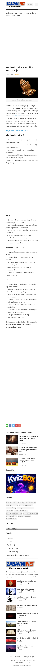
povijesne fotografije (14, 513)
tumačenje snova (24, 516)
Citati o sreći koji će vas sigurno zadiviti (25, 647)
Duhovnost (18, 13)
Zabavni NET (18, 657)
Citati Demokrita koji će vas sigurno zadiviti (26, 622)
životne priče (11, 519)
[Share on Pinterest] (16, 425)
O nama (9, 541)
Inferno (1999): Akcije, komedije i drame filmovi (27, 614)
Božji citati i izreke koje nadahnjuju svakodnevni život (28, 450)
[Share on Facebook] (10, 425)
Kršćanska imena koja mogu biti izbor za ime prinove (26, 631)
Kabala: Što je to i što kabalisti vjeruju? (27, 639)
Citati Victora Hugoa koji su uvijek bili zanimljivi (26, 582)
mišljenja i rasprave (25, 505)
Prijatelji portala (12, 548)
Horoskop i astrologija (14, 502)
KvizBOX (10, 538)
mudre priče (11, 508)
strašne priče (11, 516)
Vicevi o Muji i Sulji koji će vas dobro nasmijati (27, 598)
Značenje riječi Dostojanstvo (27, 605)
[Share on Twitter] (13, 425)
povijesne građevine (30, 513)
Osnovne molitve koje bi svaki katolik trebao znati (28, 438)
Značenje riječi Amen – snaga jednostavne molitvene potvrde (27, 461)
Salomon (18, 116)
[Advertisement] (22, 41)
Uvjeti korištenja (12, 552)
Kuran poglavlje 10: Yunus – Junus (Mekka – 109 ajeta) (26, 590)
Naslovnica (9, 13)
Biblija (17, 75)
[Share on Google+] (19, 425)
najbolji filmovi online (25, 508)
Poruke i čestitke (20, 510)
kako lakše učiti (11, 505)
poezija (9, 510)
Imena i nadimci (30, 502)
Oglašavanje (11, 545)
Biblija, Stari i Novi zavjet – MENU (17, 131)
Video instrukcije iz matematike (18, 555)
